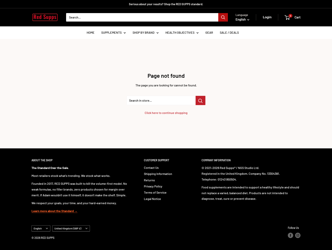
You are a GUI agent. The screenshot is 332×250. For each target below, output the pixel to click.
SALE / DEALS (229, 32)
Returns (149, 180)
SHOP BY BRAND (143, 32)
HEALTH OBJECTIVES (179, 32)
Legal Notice (152, 199)
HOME (91, 32)
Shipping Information (158, 174)
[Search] (223, 17)
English (38, 228)
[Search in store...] (200, 100)
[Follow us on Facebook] (290, 235)
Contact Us (151, 167)
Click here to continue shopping (166, 113)
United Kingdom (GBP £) (67, 228)
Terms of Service (155, 192)
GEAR (209, 32)
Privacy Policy (153, 186)
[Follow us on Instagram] (297, 235)
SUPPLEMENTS (111, 32)
